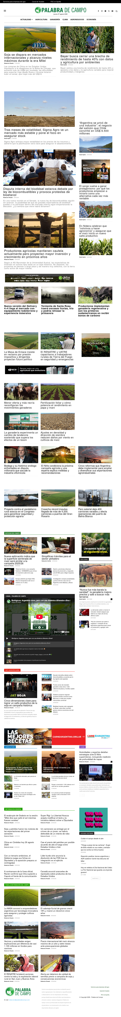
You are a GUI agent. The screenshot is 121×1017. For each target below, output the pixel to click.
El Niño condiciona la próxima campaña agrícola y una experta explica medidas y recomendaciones (57, 469)
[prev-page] (5, 588)
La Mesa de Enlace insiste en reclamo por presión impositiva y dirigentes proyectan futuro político (19, 355)
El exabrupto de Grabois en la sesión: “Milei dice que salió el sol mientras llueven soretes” (21, 818)
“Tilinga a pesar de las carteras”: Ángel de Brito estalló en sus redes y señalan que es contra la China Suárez (95, 847)
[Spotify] (105, 11)
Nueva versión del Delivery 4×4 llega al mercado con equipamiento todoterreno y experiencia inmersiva (21, 309)
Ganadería (82, 586)
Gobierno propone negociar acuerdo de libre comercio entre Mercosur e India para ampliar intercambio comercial (62, 697)
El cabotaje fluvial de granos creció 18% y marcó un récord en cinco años (56, 911)
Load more (95, 878)
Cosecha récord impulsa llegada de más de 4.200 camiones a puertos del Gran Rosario (56, 512)
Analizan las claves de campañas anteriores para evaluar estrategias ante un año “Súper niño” (25, 794)
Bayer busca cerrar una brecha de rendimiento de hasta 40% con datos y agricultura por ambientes (86, 59)
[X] (109, 11)
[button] (116, 11)
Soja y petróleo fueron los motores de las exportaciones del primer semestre (21, 831)
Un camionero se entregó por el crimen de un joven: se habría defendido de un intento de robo (55, 831)
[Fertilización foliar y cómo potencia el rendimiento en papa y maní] (58, 391)
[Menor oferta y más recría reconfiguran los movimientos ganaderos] (21, 391)
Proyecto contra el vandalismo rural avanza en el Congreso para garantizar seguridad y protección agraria (20, 512)
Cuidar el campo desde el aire (92, 838)
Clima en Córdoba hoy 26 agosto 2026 (19, 843)
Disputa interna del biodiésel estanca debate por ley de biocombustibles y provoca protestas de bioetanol (38, 191)
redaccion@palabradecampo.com (19, 1000)
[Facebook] (98, 11)
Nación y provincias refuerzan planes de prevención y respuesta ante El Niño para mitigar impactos (63, 571)
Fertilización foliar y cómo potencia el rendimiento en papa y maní (56, 405)
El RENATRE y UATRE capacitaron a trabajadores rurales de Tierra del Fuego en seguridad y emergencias (57, 355)
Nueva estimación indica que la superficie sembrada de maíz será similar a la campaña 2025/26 (19, 559)
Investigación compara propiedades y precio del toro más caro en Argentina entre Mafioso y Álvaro (63, 580)
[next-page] (8, 588)
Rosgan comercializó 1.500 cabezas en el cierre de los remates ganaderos (63, 785)
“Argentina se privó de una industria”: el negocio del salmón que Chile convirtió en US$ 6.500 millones (95, 128)
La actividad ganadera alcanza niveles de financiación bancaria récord (63, 777)
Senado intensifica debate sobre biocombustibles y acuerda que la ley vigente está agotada (63, 677)
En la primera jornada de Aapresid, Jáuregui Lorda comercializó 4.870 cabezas (61, 794)
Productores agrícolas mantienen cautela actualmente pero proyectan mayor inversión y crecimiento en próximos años (37, 253)
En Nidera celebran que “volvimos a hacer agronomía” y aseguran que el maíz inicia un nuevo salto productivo (95, 230)
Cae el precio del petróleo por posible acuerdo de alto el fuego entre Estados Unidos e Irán (57, 844)
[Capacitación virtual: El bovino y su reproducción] (58, 762)
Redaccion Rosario (9, 63)
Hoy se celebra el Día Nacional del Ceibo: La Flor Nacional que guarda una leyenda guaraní (96, 869)
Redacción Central (46, 561)
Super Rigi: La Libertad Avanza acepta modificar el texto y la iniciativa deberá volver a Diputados (57, 818)
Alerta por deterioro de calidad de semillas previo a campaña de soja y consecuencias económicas (57, 976)
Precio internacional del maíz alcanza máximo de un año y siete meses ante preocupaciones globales (58, 943)
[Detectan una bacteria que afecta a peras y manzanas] (8, 787)
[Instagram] (102, 11)
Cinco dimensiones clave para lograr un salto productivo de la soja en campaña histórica (20, 703)
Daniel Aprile (63, 64)
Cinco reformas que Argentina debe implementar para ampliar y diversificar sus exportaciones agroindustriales (95, 469)
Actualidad (44, 552)
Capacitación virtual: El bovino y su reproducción (56, 768)
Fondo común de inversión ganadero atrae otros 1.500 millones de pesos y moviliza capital (63, 687)
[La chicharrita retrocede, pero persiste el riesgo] (8, 778)
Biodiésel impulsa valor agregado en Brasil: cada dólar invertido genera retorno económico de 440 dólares (63, 709)
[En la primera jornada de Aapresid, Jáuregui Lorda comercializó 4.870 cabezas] (46, 795)
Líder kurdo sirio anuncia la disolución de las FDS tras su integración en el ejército (54, 858)
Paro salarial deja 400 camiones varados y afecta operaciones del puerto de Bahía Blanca (92, 512)
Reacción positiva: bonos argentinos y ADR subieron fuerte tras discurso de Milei (95, 858)
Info (6, 552)
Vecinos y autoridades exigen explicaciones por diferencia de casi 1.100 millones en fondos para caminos (20, 945)
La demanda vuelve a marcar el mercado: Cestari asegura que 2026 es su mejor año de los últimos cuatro (100, 613)
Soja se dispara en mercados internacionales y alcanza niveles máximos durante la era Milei (28, 57)
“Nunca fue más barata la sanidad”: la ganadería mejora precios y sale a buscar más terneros (95, 593)
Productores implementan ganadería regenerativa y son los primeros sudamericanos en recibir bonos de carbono (93, 310)
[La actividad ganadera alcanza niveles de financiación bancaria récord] (46, 778)
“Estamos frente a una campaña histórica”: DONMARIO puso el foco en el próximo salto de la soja (26, 571)
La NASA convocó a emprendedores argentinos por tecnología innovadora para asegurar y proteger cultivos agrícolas (21, 912)
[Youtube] (112, 11)
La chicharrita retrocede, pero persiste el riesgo (25, 777)
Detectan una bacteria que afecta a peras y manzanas (25, 785)
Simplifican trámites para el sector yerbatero (56, 557)
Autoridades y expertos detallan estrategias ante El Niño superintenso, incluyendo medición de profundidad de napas (95, 756)
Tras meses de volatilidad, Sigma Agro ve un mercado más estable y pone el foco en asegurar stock (36, 132)
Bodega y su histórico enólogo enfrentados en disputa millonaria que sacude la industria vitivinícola (20, 469)
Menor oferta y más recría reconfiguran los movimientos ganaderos (19, 405)
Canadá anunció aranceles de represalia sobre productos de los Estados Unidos (56, 873)
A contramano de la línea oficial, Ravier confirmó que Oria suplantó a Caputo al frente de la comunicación (20, 873)
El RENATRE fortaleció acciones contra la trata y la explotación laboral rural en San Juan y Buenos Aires (21, 976)
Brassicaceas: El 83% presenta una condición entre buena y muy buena (19, 768)
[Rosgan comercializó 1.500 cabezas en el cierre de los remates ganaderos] (46, 787)
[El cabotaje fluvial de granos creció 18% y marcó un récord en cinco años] (58, 897)
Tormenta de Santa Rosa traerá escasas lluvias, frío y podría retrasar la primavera (57, 309)
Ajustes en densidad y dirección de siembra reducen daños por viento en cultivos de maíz (57, 436)
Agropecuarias (8, 905)
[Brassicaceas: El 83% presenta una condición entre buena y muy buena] (20, 762)
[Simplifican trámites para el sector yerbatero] (58, 545)
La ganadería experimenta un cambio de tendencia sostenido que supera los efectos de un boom (21, 436)
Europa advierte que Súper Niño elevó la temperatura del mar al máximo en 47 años (25, 580)
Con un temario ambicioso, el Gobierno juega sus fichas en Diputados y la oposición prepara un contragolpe (20, 859)
